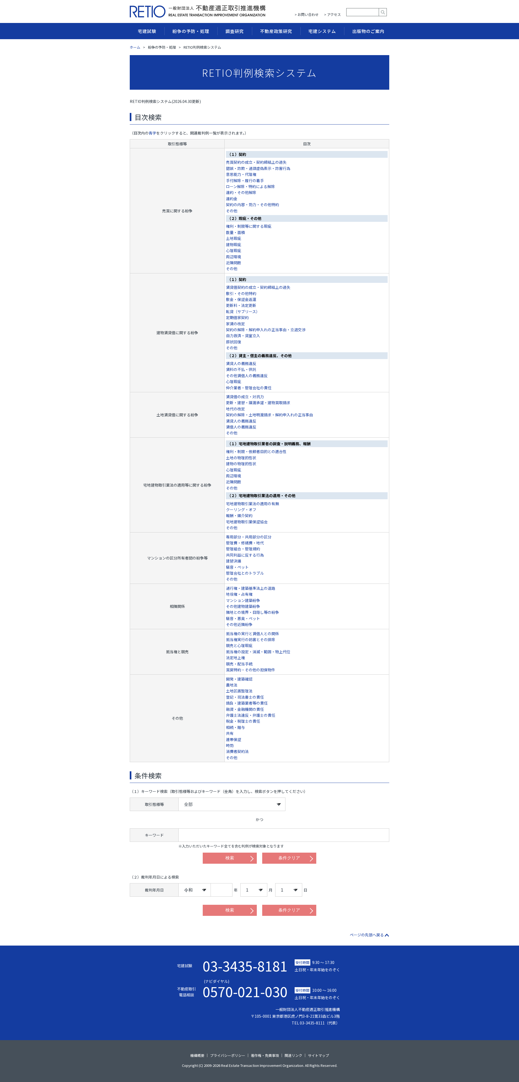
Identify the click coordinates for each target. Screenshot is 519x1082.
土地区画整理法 (239, 691)
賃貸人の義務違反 (241, 363)
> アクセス (332, 14)
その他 (231, 210)
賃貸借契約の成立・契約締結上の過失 (258, 287)
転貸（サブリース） (243, 311)
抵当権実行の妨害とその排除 (250, 639)
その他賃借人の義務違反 (247, 375)
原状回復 (233, 341)
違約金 (231, 198)
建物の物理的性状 (241, 463)
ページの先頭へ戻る (367, 934)
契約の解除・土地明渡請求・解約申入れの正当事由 (269, 414)
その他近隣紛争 (239, 624)
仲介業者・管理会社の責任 (248, 387)
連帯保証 (233, 739)
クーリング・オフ (241, 509)
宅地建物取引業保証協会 (247, 521)
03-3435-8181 (245, 965)
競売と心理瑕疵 (239, 645)
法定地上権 (235, 657)
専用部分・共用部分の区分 (248, 537)
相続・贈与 (235, 727)
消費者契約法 (237, 751)
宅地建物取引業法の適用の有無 (252, 503)
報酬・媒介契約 (239, 515)
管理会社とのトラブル (245, 573)
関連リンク (293, 1055)
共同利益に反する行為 (245, 555)
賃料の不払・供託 (241, 369)
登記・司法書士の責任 (245, 697)
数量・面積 (235, 232)
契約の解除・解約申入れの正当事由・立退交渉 (265, 329)
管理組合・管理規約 (243, 548)
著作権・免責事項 (265, 1055)
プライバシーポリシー (227, 1055)
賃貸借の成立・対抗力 (245, 396)
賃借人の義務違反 (241, 427)
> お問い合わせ (307, 14)
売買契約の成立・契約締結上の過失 (256, 162)
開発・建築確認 (239, 679)
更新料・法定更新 (241, 305)
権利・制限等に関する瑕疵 (248, 226)
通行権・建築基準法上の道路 (250, 588)
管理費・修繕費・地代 (245, 542)
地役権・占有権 (239, 594)
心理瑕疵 (233, 250)
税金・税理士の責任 (243, 721)
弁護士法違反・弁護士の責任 (250, 715)
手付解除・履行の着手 (245, 180)
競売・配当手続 (239, 663)
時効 (230, 745)
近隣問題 (233, 262)
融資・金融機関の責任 (245, 709)
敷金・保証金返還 (241, 299)
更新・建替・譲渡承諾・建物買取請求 (258, 402)
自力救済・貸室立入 (243, 335)
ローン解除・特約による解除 (250, 186)
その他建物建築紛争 (243, 606)
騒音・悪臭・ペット (243, 618)
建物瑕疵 (233, 244)
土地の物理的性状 (241, 457)
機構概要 (197, 1055)
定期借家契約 (237, 317)
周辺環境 (233, 256)
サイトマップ (318, 1055)
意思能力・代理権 (241, 174)
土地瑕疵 (233, 238)
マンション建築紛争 (243, 600)
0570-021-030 (245, 988)
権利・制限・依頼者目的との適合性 (256, 451)
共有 (230, 733)
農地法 (231, 685)
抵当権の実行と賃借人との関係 (252, 633)
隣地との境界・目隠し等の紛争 (252, 612)
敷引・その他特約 (241, 293)
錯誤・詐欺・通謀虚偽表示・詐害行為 (258, 168)
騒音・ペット (237, 567)
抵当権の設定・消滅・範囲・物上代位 (258, 651)
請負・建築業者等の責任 (247, 703)
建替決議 (233, 561)
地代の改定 (235, 408)
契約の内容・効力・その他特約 (252, 204)
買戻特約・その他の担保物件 (250, 669)
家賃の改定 (235, 323)
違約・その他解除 (241, 192)
